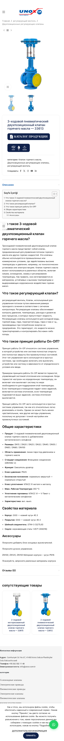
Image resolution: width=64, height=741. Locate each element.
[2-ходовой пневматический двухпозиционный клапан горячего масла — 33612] (45, 604)
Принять (31, 735)
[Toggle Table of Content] (53, 193)
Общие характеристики (16, 209)
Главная (6, 21)
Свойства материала (15, 212)
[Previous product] (4, 30)
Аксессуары (14, 215)
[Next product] (11, 30)
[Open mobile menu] (4, 12)
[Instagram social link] (28, 171)
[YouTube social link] (32, 171)
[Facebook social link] (20, 171)
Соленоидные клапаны (11, 680)
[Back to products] (7, 30)
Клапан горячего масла (30, 159)
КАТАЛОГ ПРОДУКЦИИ (31, 136)
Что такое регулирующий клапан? (20, 204)
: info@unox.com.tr (17, 667)
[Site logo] (31, 12)
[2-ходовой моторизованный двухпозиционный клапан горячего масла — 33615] (16, 604)
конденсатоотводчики (10, 703)
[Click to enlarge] (7, 87)
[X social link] (24, 171)
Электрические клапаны (11, 694)
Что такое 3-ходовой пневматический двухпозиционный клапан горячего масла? (30, 199)
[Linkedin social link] (36, 171)
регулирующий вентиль (24, 21)
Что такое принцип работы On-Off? (21, 207)
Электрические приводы (12, 684)
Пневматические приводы (12, 689)
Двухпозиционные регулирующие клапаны (23, 24)
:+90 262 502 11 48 (12, 664)
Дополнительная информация (29, 731)
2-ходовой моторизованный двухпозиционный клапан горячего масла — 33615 (16, 625)
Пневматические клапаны (12, 698)
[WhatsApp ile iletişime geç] (53, 724)
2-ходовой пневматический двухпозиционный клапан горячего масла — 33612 (45, 625)
